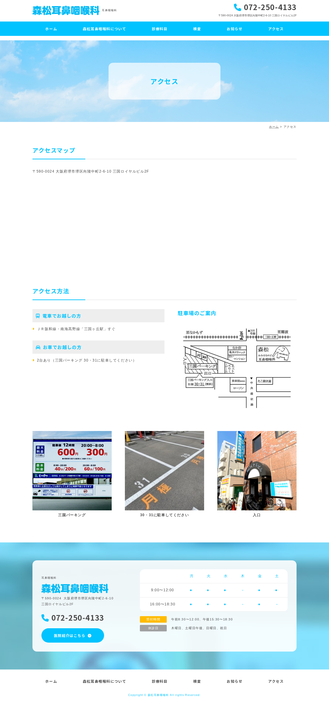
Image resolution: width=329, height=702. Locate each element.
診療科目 (159, 28)
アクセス (276, 28)
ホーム (51, 28)
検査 (197, 28)
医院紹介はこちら (69, 635)
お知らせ (234, 28)
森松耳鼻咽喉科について (104, 28)
